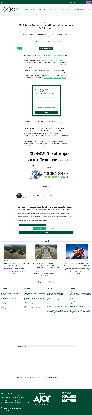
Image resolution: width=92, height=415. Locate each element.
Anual (59, 225)
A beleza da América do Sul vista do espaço (33, 308)
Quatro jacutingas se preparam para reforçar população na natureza (79, 300)
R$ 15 (26, 228)
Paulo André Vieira (36, 41)
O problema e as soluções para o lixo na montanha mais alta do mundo (76, 264)
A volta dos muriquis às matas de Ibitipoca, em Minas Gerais (78, 305)
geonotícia (20, 47)
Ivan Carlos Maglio (46, 275)
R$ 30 (39, 228)
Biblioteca (69, 9)
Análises (63, 9)
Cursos (88, 9)
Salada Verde (42, 9)
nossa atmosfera (48, 77)
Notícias (27, 9)
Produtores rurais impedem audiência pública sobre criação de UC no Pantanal (57, 305)
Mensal (32, 225)
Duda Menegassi (15, 273)
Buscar (76, 2)
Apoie (88, 2)
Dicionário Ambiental (79, 9)
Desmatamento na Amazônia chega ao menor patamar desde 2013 (15, 264)
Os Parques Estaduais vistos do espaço (33, 303)
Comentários (45, 186)
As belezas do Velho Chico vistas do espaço (9, 299)
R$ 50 (52, 228)
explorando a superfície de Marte (53, 53)
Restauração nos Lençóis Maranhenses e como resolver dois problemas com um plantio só (80, 311)
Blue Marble (51, 128)
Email (36, 101)
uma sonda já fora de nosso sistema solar (52, 60)
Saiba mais (3, 405)
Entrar (3, 413)
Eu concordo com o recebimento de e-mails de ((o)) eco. (47, 108)
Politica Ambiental (86, 16)
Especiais (50, 9)
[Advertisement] (80, 162)
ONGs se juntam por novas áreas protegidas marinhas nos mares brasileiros (55, 294)
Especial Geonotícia (46, 48)
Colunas (56, 9)
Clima (80, 16)
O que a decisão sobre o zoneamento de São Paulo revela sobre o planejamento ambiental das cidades (46, 265)
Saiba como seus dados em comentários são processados (48, 377)
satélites (20, 49)
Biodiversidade (74, 16)
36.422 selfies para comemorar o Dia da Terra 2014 (11, 304)
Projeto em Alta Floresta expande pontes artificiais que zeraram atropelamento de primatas (80, 294)
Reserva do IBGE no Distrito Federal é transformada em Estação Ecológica (56, 300)
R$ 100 (66, 228)
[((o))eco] (11, 9)
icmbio (49, 288)
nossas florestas (57, 77)
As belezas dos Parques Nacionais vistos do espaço (11, 293)
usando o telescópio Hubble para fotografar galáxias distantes (44, 58)
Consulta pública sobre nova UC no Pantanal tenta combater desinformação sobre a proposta (57, 311)
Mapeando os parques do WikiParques (10, 309)
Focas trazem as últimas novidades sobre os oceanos (34, 293)
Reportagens (34, 9)
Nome (36, 96)
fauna (72, 288)
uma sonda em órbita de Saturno (54, 55)
